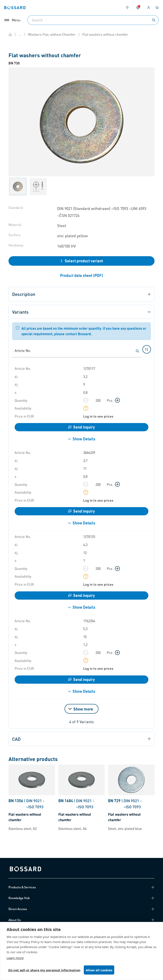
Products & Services (22, 887)
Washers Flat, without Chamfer (52, 34)
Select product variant (84, 260)
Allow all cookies (99, 970)
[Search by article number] (137, 351)
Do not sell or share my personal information (44, 970)
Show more (83, 708)
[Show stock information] (85, 408)
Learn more (15, 958)
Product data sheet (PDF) (81, 275)
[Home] (10, 34)
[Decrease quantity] (85, 400)
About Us (14, 920)
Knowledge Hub (19, 898)
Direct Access (17, 909)
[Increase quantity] (117, 400)
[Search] (153, 20)
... (20, 34)
